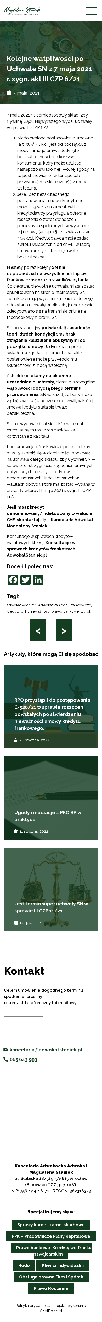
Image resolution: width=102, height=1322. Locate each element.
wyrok (86, 611)
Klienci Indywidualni (63, 1265)
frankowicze (81, 605)
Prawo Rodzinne (51, 1288)
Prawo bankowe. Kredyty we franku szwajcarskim (54, 1251)
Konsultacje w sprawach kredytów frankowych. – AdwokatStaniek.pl (43, 549)
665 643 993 (23, 1059)
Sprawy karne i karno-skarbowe (51, 1224)
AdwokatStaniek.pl (53, 605)
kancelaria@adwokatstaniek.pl (46, 1049)
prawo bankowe (65, 611)
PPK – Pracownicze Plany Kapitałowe (51, 1236)
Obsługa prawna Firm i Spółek (51, 1277)
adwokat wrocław (21, 605)
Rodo (24, 1265)
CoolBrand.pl (51, 1311)
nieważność (40, 611)
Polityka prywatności (33, 1305)
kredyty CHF (17, 611)
